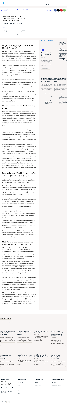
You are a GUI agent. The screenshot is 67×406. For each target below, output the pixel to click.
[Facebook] (55, 10)
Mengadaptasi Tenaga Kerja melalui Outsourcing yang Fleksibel (46, 54)
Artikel (6, 9)
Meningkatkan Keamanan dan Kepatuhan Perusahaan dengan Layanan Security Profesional (20, 33)
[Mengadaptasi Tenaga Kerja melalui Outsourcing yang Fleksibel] (47, 46)
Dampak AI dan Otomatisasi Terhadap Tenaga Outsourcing (62, 43)
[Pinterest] (61, 10)
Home (4, 9)
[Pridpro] (3, 23)
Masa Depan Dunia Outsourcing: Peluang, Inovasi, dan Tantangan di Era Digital (24, 355)
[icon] (1, 10)
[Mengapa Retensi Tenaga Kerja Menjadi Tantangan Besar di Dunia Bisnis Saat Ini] (41, 349)
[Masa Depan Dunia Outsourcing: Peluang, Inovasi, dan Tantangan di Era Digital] (56, 60)
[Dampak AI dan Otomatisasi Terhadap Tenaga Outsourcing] (56, 43)
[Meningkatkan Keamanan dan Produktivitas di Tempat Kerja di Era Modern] (47, 73)
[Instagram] (5, 402)
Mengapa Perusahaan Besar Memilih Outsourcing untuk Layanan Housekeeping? (8, 33)
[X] (58, 10)
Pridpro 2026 (63, 402)
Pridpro (6, 23)
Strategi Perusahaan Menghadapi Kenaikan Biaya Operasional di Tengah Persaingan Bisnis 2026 (63, 49)
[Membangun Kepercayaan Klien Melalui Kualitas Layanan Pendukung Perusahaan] (56, 55)
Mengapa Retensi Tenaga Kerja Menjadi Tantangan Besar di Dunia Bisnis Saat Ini (41, 355)
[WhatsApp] (64, 10)
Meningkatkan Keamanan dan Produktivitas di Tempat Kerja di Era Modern (47, 80)
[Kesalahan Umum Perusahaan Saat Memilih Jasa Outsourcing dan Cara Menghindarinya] (58, 349)
